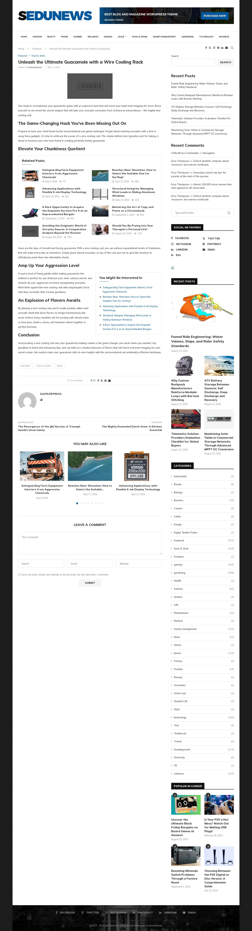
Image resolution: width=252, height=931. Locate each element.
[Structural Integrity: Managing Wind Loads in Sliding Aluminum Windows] (100, 194)
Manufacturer (204, 613)
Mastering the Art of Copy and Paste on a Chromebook (132, 208)
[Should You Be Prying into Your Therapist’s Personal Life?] (100, 229)
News (59, 366)
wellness (93, 36)
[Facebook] (206, 47)
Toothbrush (204, 733)
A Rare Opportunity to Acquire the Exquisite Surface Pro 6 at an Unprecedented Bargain (64, 210)
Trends (204, 741)
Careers (204, 508)
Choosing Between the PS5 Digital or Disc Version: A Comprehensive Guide (217, 878)
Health (204, 580)
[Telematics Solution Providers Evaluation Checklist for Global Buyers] (186, 419)
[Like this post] (94, 380)
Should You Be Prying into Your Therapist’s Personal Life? (132, 227)
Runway (78, 36)
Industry (204, 588)
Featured (25, 366)
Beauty (51, 36)
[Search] (232, 47)
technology (206, 36)
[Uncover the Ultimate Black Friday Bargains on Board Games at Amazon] (186, 805)
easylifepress (35, 67)
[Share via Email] (109, 380)
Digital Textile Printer (204, 532)
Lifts (204, 604)
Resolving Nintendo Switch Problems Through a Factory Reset (184, 876)
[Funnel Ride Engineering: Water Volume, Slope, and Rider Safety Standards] (202, 311)
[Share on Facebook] (98, 380)
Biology (204, 492)
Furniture (204, 556)
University (204, 757)
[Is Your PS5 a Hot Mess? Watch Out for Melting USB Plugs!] (219, 805)
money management (164, 36)
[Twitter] (210, 47)
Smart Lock (204, 693)
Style (204, 709)
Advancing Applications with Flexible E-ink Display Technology (64, 190)
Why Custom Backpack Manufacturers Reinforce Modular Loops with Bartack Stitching (185, 390)
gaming (108, 36)
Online (204, 645)
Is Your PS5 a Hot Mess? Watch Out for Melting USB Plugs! (216, 825)
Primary (204, 661)
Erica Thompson (180, 161)
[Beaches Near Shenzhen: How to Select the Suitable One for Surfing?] (100, 175)
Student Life (204, 701)
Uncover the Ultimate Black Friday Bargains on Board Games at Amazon (184, 827)
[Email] (226, 47)
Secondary (204, 685)
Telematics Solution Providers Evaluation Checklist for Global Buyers (185, 439)
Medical (204, 620)
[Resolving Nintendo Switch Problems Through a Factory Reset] (186, 856)
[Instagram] (214, 47)
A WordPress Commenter (185, 153)
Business (224, 36)
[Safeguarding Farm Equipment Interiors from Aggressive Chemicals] (30, 175)
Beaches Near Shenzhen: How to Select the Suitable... (90, 487)
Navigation (209, 153)
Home (24, 36)
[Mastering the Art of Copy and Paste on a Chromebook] (100, 211)
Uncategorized (204, 749)
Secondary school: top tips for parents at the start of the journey (198, 174)
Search (175, 56)
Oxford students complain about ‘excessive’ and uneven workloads (200, 162)
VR (204, 765)
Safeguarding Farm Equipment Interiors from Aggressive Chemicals (63, 173)
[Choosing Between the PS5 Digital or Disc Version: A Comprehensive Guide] (219, 856)
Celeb (121, 36)
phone (64, 36)
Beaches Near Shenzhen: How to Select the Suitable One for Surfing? (134, 173)
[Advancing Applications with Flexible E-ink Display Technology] (30, 192)
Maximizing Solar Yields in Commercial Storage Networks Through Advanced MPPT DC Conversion (199, 131)
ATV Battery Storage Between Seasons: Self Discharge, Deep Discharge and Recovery (201, 108)
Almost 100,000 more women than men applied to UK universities (201, 186)
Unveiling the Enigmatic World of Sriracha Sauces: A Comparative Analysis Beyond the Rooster (64, 229)
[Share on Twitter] (101, 380)
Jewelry (204, 596)
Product (204, 669)
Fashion (37, 36)
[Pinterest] (218, 47)
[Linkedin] (222, 47)
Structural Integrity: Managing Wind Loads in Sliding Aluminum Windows (133, 192)
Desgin (204, 524)
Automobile (204, 476)
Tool (204, 725)
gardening (188, 36)
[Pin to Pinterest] (105, 380)
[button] (25, 480)
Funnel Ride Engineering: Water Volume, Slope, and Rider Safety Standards (197, 341)
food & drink (139, 36)
